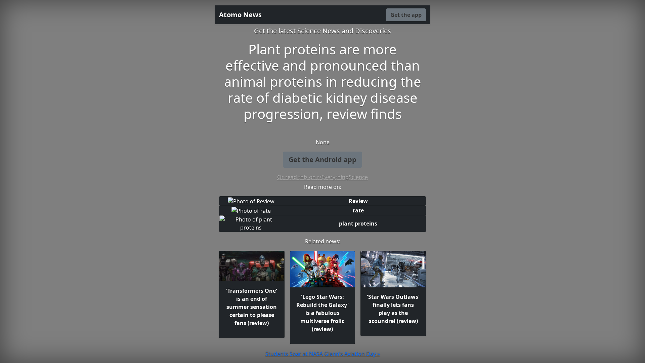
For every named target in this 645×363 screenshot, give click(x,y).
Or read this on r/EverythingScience (322, 177)
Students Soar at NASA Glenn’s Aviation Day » (322, 353)
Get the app (406, 14)
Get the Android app (322, 159)
